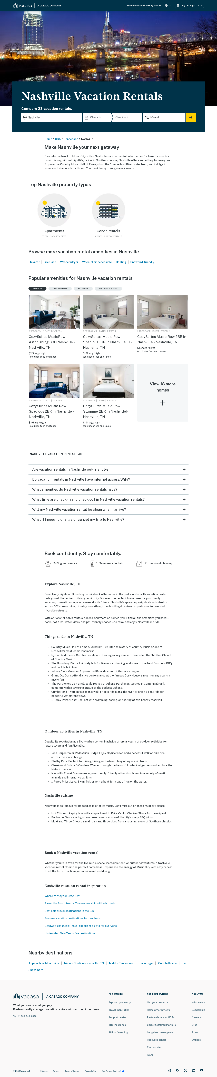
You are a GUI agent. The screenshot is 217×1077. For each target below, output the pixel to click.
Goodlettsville (167, 963)
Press (195, 1032)
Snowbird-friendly (142, 262)
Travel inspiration (119, 1010)
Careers (196, 1017)
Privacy (56, 1071)
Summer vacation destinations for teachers (72, 918)
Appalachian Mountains (43, 963)
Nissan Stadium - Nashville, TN (84, 963)
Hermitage (146, 963)
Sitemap (44, 1071)
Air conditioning (108, 288)
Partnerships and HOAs (161, 1017)
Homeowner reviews (158, 1010)
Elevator (34, 262)
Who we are (198, 1002)
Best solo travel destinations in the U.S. (69, 911)
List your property (157, 1002)
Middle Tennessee (121, 963)
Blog (195, 1025)
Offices (196, 1039)
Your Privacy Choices (111, 1071)
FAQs (150, 1054)
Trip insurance (117, 1025)
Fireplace (50, 262)
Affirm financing (118, 1032)
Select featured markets (161, 1025)
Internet (83, 288)
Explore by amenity (119, 1002)
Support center (117, 1017)
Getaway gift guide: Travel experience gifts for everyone (81, 925)
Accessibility (90, 1071)
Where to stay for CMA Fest (63, 896)
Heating (121, 262)
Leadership (198, 1010)
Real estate (154, 1047)
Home (48, 139)
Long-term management (161, 1032)
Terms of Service (72, 1071)
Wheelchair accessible (97, 262)
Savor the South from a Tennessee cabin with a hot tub (80, 903)
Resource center (156, 1039)
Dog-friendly (60, 288)
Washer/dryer (69, 262)
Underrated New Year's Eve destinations (70, 933)
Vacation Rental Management (143, 5)
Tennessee (71, 139)
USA (58, 139)
